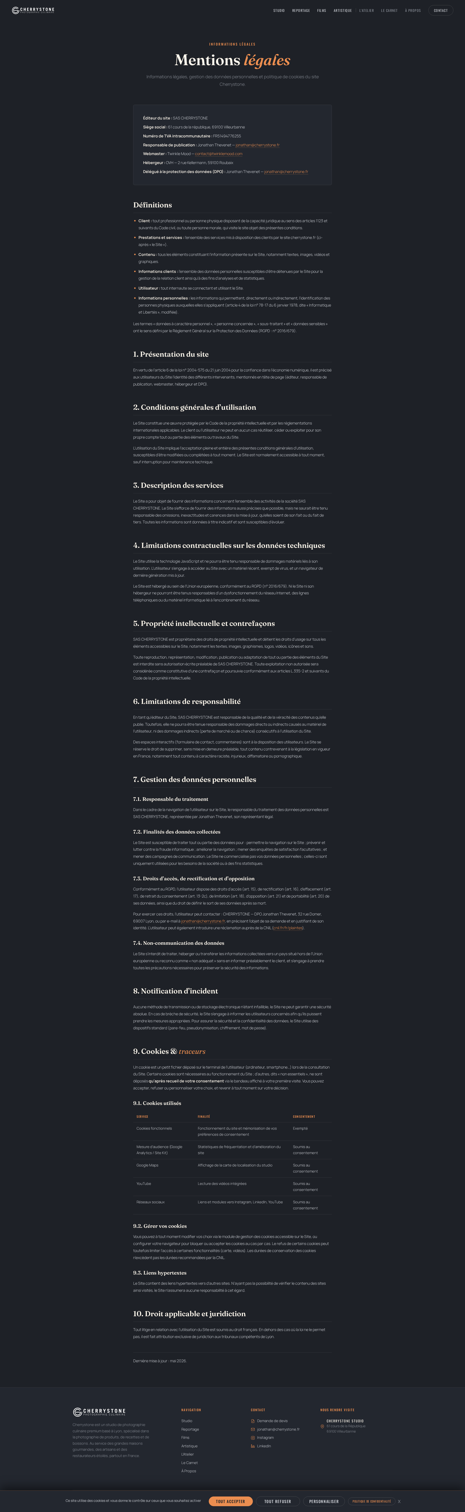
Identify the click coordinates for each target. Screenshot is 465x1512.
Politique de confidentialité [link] (372, 1501)
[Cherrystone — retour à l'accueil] (33, 10)
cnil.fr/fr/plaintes (287, 927)
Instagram (265, 1437)
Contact (441, 10)
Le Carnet (389, 10)
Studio (279, 10)
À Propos (413, 10)
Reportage (301, 10)
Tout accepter (230, 1501)
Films (321, 10)
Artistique (343, 10)
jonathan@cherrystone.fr (258, 145)
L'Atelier (366, 10)
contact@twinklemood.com (218, 153)
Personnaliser (324, 1501)
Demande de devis (272, 1420)
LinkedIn (264, 1446)
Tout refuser (277, 1501)
